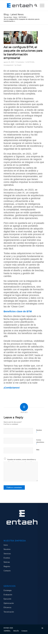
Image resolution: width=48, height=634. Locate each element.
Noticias (7, 562)
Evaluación (8, 595)
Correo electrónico (40, 442)
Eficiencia (7, 607)
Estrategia (7, 590)
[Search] (34, 5)
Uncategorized (8, 65)
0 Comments (20, 62)
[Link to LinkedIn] (42, 628)
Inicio (6, 545)
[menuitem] (34, 5)
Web (37, 449)
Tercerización (9, 612)
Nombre (39, 431)
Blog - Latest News (13, 14)
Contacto (7, 571)
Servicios (7, 554)
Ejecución (7, 599)
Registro (7, 566)
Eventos (7, 558)
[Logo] (20, 5)
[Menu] (40, 5)
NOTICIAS (30, 62)
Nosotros (7, 549)
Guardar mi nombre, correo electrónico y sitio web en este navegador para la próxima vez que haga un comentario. (21, 462)
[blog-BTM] (21, 37)
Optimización (9, 603)
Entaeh (19, 65)
